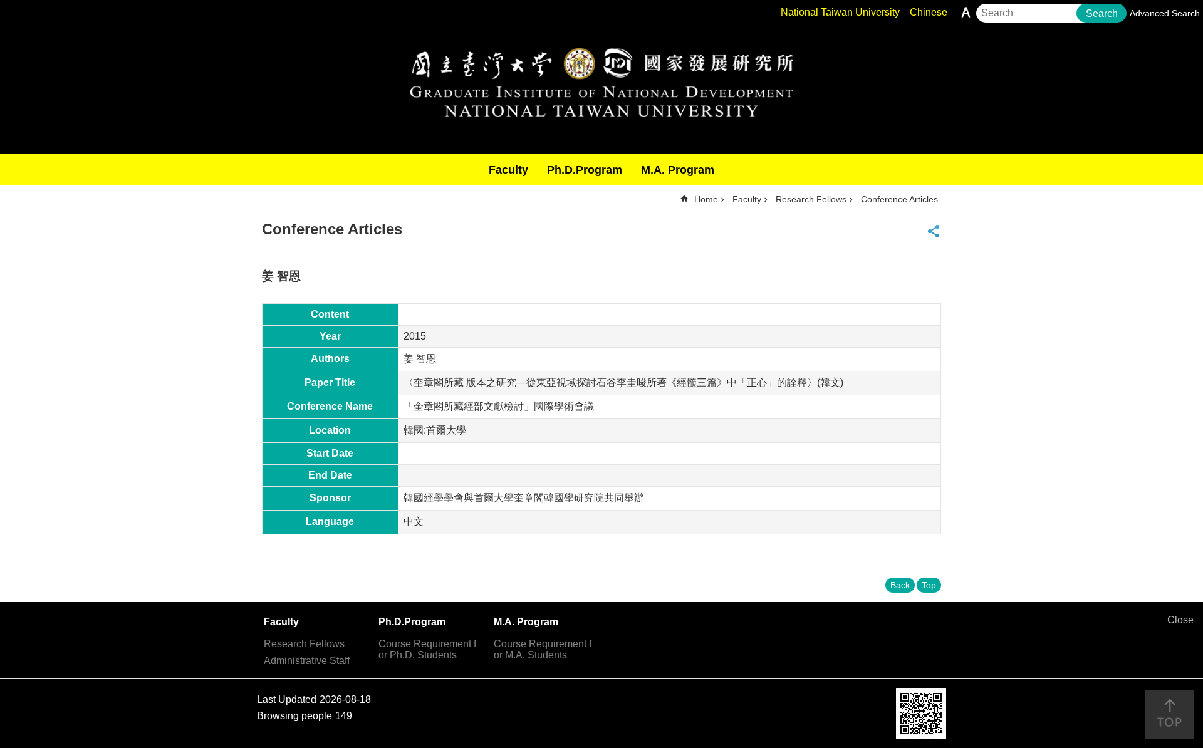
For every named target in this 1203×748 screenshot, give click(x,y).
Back (900, 585)
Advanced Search (1165, 13)
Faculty (508, 170)
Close (1180, 620)
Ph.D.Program (584, 170)
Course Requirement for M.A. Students (542, 649)
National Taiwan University (840, 12)
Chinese (928, 12)
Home (706, 199)
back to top (1169, 714)
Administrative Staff (307, 660)
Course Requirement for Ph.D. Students (427, 649)
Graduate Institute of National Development (601, 82)
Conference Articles (899, 199)
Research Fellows (811, 199)
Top (929, 585)
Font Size (966, 12)
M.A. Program (677, 170)
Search (1102, 13)
